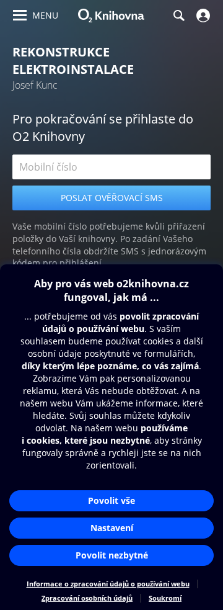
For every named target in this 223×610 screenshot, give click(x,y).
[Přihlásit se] (201, 15)
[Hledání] (178, 15)
